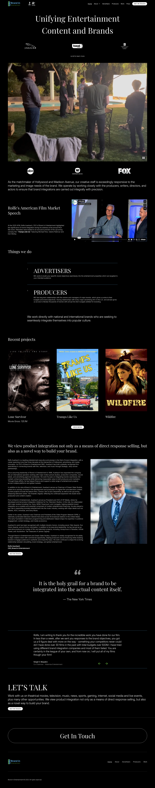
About (117, 762)
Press (128, 4)
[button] (97, 4)
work (122, 4)
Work (145, 762)
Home (110, 762)
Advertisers (106, 4)
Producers (115, 4)
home (90, 4)
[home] (21, 3)
